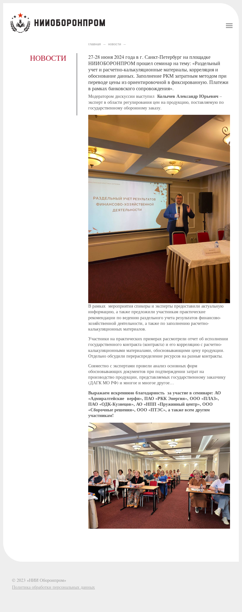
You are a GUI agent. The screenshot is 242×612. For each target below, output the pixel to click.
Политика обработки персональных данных (53, 587)
